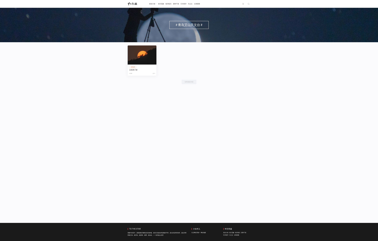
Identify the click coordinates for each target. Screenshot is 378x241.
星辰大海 (152, 4)
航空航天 (168, 4)
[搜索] (248, 4)
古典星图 (197, 4)
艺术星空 (183, 4)
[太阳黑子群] (142, 55)
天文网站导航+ (195, 232)
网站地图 (203, 232)
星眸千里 (176, 4)
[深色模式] (243, 4)
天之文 (190, 4)
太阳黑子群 (133, 70)
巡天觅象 (161, 4)
